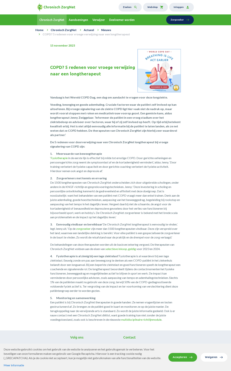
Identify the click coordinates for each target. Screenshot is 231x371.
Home (39, 30)
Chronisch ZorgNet (64, 30)
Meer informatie (14, 365)
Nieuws (106, 30)
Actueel (89, 30)
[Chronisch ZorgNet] (56, 7)
